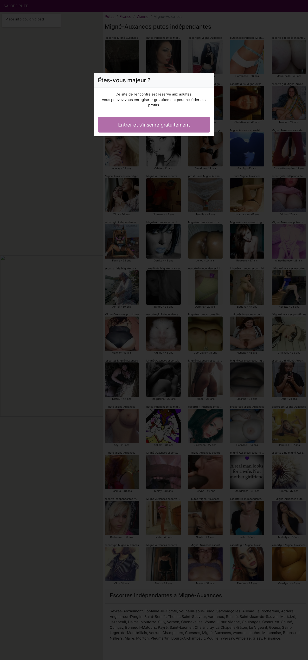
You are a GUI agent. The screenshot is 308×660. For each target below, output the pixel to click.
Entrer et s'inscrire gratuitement (154, 125)
